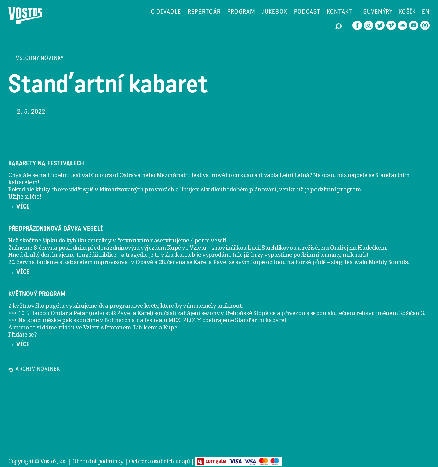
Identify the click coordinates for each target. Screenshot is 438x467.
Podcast (307, 12)
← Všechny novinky (36, 59)
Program (241, 12)
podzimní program (335, 189)
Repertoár (204, 12)
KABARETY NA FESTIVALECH (46, 163)
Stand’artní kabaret (260, 320)
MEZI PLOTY (184, 320)
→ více (19, 206)
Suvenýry (378, 12)
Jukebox (274, 12)
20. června (21, 262)
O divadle (166, 12)
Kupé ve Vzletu (186, 247)
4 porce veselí (208, 240)
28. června (172, 262)
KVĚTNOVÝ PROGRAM (36, 294)
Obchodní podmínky (97, 461)
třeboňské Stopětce (250, 313)
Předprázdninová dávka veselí (55, 228)
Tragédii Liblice (96, 254)
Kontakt (339, 12)
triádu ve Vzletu (79, 327)
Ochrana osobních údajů (159, 461)
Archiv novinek (38, 370)
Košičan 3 (411, 313)
